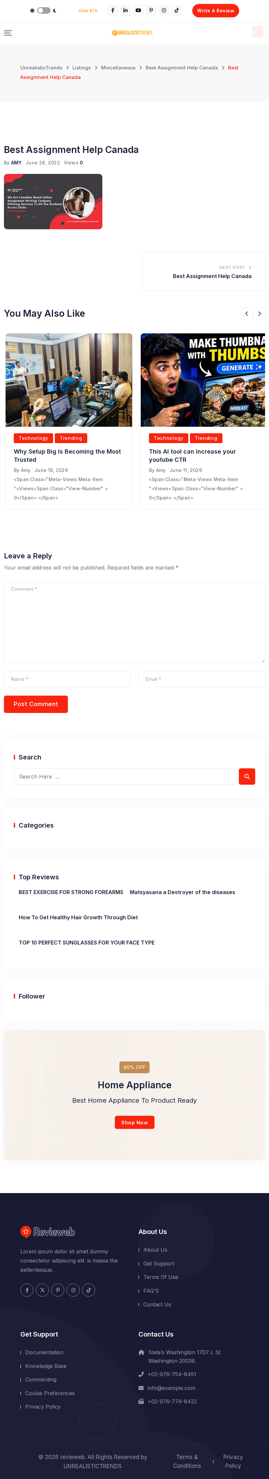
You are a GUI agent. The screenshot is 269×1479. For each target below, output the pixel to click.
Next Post (232, 267)
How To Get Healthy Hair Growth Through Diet (78, 917)
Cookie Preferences (50, 1393)
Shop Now (134, 1122)
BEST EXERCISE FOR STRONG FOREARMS (71, 892)
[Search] (257, 31)
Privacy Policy (43, 1406)
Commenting (40, 1379)
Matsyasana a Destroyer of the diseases (182, 892)
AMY (16, 162)
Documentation (44, 1352)
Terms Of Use (160, 1277)
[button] (247, 313)
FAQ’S (151, 1290)
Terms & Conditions (187, 1461)
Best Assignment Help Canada (212, 276)
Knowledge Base (46, 1366)
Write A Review (215, 10)
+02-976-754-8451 (172, 1374)
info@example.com (171, 1388)
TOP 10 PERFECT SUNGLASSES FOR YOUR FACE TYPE (87, 942)
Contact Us (157, 1304)
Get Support (158, 1263)
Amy (26, 470)
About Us (155, 1249)
